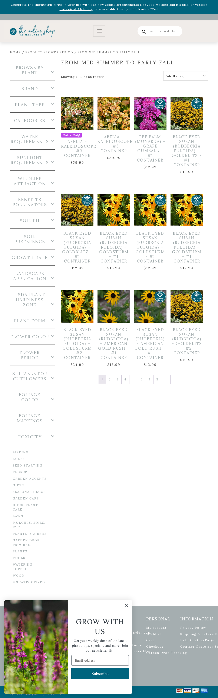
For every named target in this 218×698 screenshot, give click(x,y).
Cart (150, 640)
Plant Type (30, 104)
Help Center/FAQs (197, 640)
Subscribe (100, 673)
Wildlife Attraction (30, 181)
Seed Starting (28, 465)
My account (156, 628)
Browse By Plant (30, 70)
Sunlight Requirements (30, 160)
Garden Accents (30, 479)
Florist (21, 472)
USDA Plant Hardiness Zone (29, 299)
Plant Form (29, 320)
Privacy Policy (193, 628)
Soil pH (30, 220)
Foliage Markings (30, 418)
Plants (20, 551)
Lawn (18, 516)
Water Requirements (30, 139)
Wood (18, 575)
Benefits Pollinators (30, 202)
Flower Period (30, 355)
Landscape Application (29, 276)
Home (15, 52)
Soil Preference (29, 239)
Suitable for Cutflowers (29, 376)
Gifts (18, 485)
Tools (19, 558)
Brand (30, 88)
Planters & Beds (30, 534)
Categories (29, 120)
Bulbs (19, 459)
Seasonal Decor (29, 492)
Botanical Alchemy (76, 9)
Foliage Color (29, 397)
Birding (21, 452)
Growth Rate (30, 257)
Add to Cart (80, 114)
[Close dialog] (126, 605)
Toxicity (30, 436)
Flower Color (29, 336)
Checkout (155, 646)
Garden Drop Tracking (166, 653)
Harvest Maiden (154, 5)
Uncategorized (29, 582)
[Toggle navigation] (99, 31)
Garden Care (26, 498)
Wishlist (153, 634)
